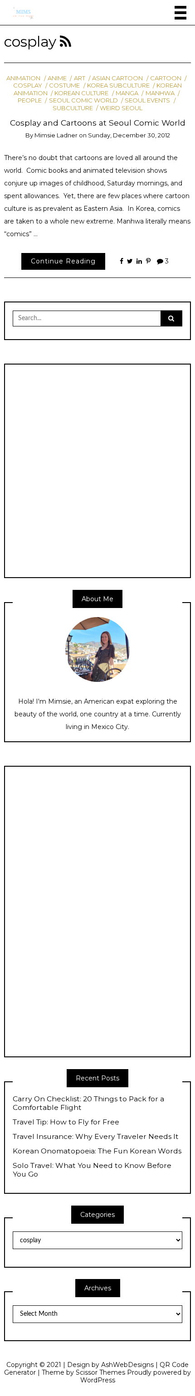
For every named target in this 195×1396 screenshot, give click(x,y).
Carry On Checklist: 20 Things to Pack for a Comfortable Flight (88, 1103)
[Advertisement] (97, 470)
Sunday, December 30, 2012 (129, 135)
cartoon (165, 78)
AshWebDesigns (127, 1365)
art (79, 78)
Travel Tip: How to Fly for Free (66, 1122)
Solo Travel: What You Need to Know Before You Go (92, 1170)
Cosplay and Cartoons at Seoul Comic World (97, 122)
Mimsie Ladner (56, 135)
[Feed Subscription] (65, 41)
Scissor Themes (100, 1372)
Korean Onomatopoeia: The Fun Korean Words (97, 1151)
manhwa (160, 93)
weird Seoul (121, 108)
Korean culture (81, 93)
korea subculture (118, 85)
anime (57, 78)
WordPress (97, 1380)
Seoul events (147, 100)
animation (23, 78)
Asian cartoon (117, 78)
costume (64, 85)
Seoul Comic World (83, 100)
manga (127, 93)
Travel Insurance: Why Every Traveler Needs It (96, 1137)
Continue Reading (63, 261)
